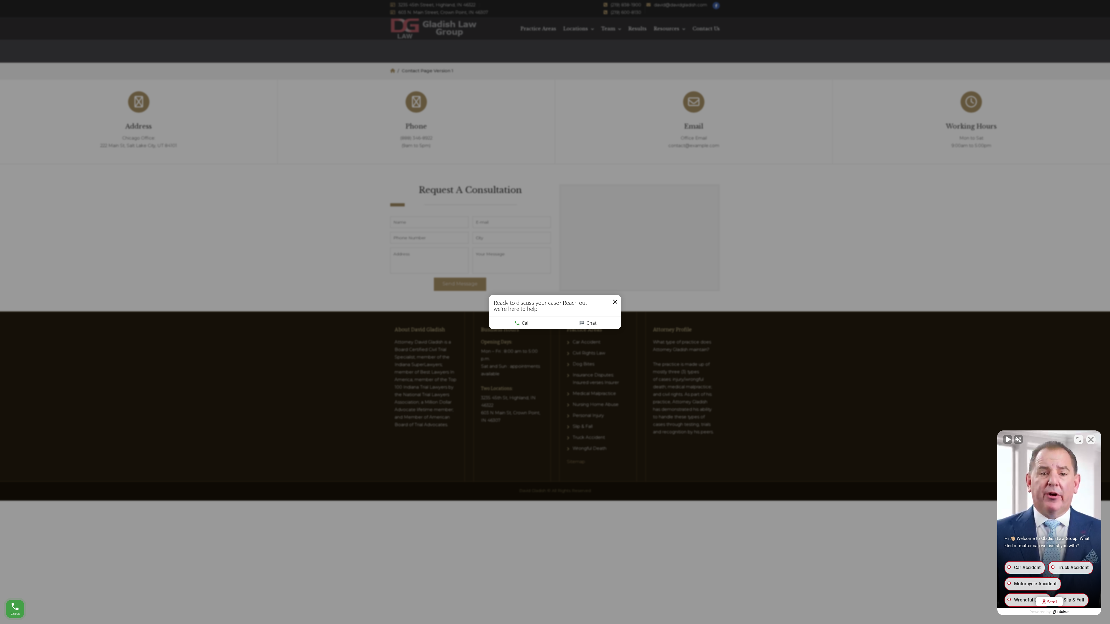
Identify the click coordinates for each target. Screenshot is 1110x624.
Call (526, 323)
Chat (592, 323)
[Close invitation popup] (615, 301)
